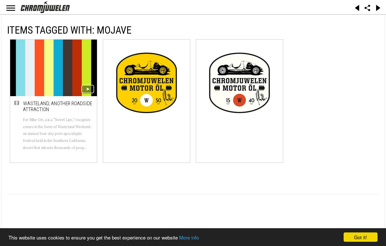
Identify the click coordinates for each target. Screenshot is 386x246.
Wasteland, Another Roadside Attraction (57, 106)
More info (189, 237)
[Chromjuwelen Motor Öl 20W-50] (146, 83)
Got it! (360, 237)
